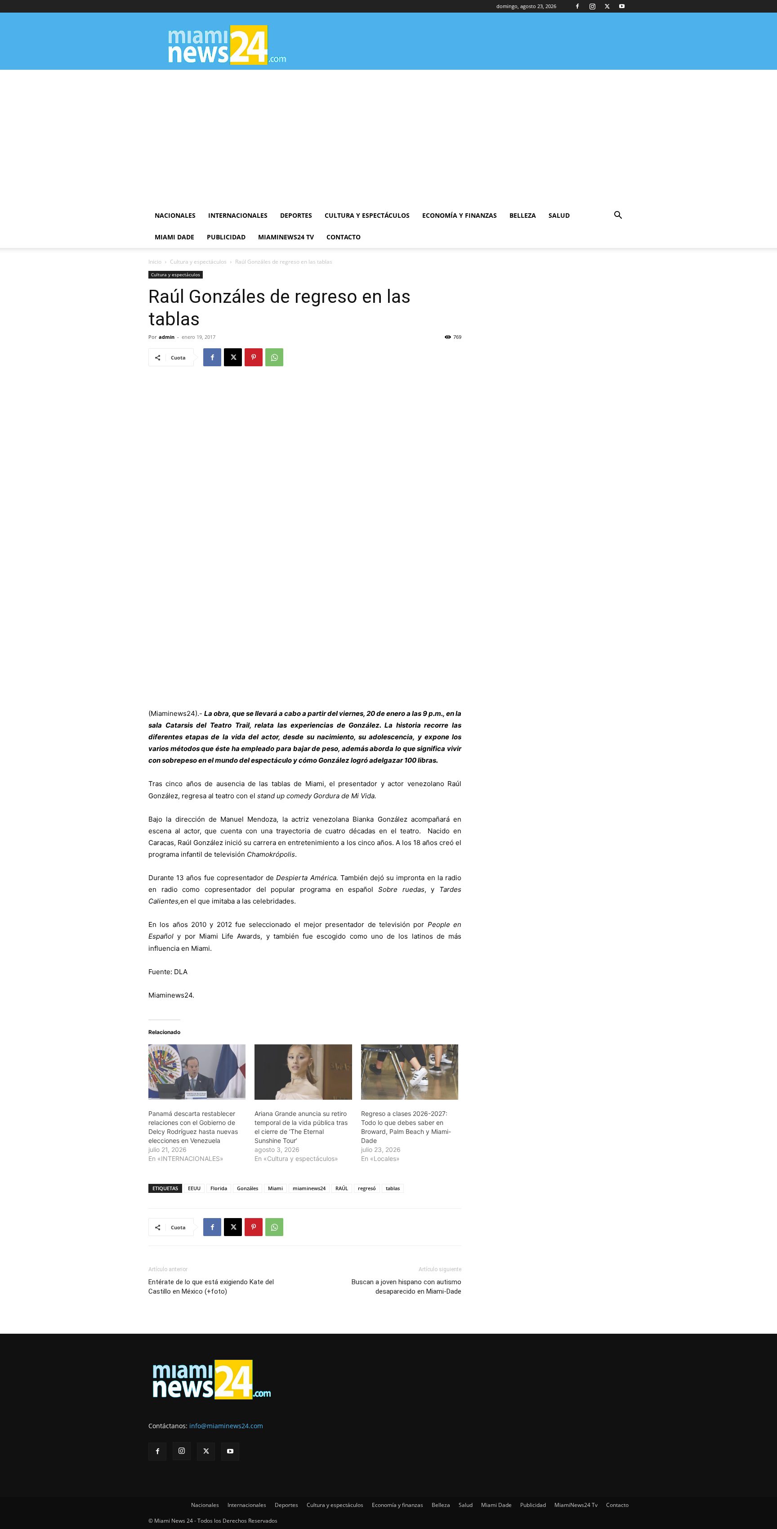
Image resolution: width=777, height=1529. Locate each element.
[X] (607, 6)
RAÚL (341, 1188)
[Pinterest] (254, 357)
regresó (367, 1188)
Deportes (296, 215)
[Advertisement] (388, 137)
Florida (218, 1188)
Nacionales (175, 215)
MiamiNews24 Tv (286, 237)
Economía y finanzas (459, 215)
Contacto (343, 237)
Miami (275, 1188)
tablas (393, 1188)
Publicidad (226, 237)
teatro (224, 795)
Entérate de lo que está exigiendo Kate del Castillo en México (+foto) (211, 1286)
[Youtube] (622, 6)
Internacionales (238, 215)
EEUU (194, 1188)
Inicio (154, 261)
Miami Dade (174, 237)
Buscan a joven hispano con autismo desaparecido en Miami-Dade (406, 1286)
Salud (559, 215)
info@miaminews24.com (226, 1425)
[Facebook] (577, 6)
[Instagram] (592, 6)
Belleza (522, 215)
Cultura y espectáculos (367, 215)
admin (166, 336)
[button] (618, 216)
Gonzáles (247, 1188)
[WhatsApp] (274, 357)
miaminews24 (309, 1188)
